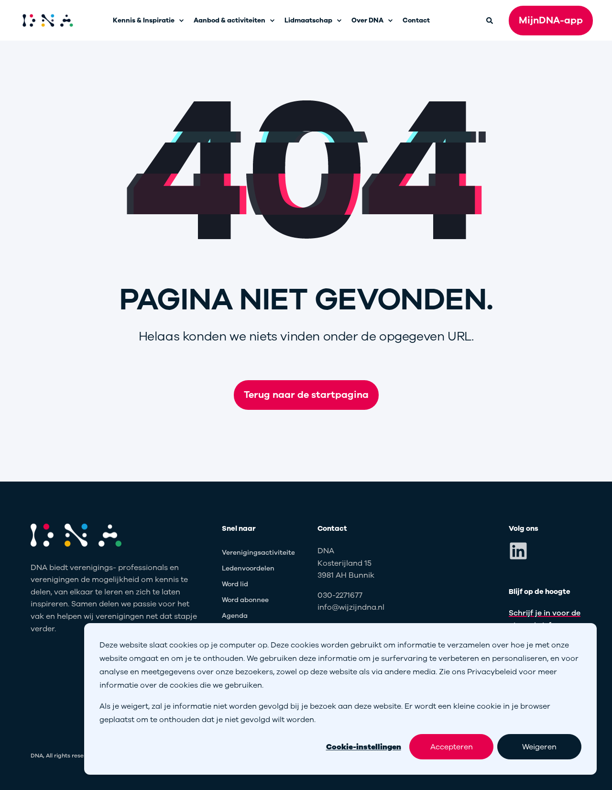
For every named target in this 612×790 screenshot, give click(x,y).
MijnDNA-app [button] (551, 20)
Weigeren (539, 747)
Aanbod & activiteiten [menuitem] (229, 20)
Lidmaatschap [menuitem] (308, 20)
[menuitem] (181, 20)
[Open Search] (490, 19)
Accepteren (451, 747)
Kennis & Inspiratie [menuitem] (144, 20)
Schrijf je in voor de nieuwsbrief (544, 619)
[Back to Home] (47, 21)
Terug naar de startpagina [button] (306, 394)
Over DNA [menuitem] (367, 20)
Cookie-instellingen (363, 747)
